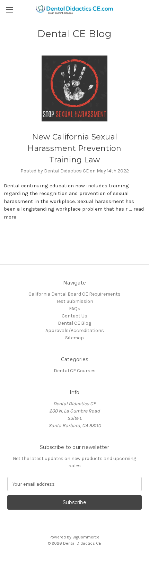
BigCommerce (85, 537)
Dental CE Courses (75, 371)
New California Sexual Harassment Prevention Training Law (74, 148)
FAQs (74, 309)
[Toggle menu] (9, 9)
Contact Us (74, 316)
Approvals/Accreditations (74, 330)
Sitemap (74, 338)
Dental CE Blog (74, 323)
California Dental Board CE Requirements (74, 294)
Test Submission (74, 301)
